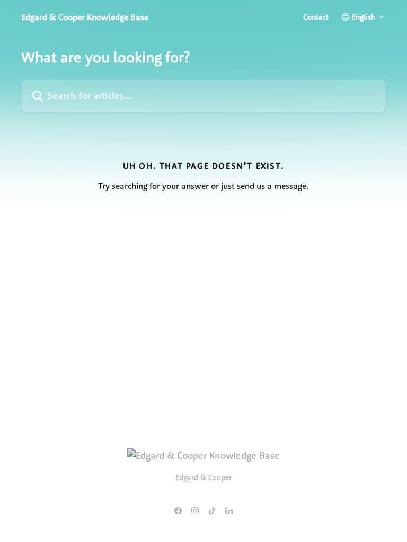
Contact (316, 17)
